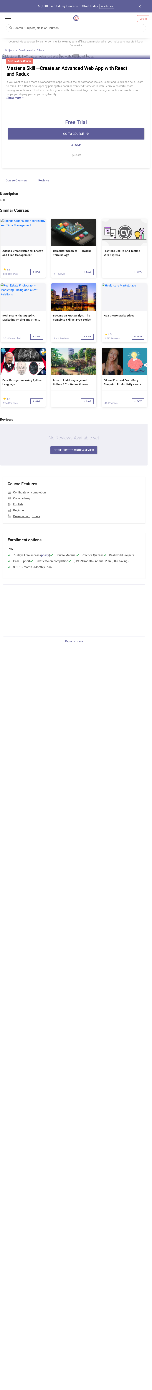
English (18, 504)
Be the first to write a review (74, 450)
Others (40, 50)
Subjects (9, 50)
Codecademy (21, 498)
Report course (74, 641)
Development (26, 50)
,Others (35, 516)
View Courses (107, 6)
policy (45, 555)
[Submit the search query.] (11, 27)
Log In (143, 18)
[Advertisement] (34, 610)
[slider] (4, 269)
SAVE (77, 145)
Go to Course (74, 134)
